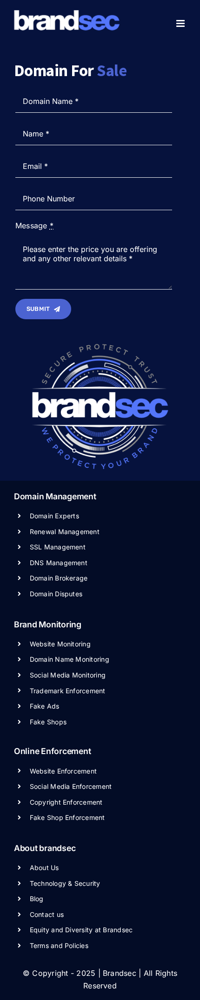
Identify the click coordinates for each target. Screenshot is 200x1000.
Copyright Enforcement (66, 802)
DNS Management (58, 563)
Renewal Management (65, 531)
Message (34, 225)
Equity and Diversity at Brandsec (81, 930)
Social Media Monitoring (68, 675)
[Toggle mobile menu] (181, 23)
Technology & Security (65, 883)
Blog (37, 899)
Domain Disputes (56, 594)
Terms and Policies (59, 945)
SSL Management (58, 547)
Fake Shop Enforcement (67, 817)
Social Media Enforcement (71, 786)
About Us (44, 867)
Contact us (47, 914)
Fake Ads (45, 706)
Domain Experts (54, 516)
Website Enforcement (63, 771)
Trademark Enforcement (68, 691)
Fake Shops (48, 722)
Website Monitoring (60, 644)
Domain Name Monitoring (69, 659)
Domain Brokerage (59, 578)
